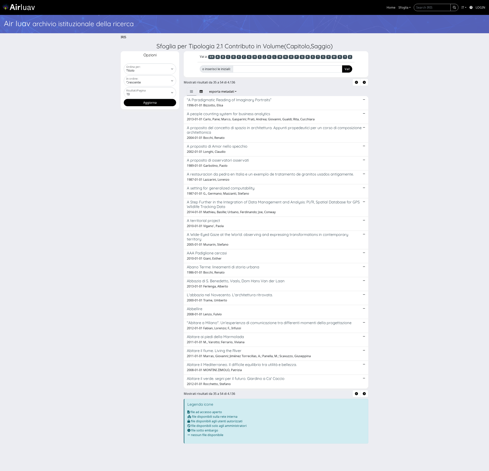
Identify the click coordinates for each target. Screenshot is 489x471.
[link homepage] (20, 7)
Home (391, 7)
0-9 (211, 56)
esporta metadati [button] (221, 91)
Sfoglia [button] (403, 7)
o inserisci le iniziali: (216, 69)
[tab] (191, 91)
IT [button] (462, 7)
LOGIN (480, 7)
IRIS (123, 37)
